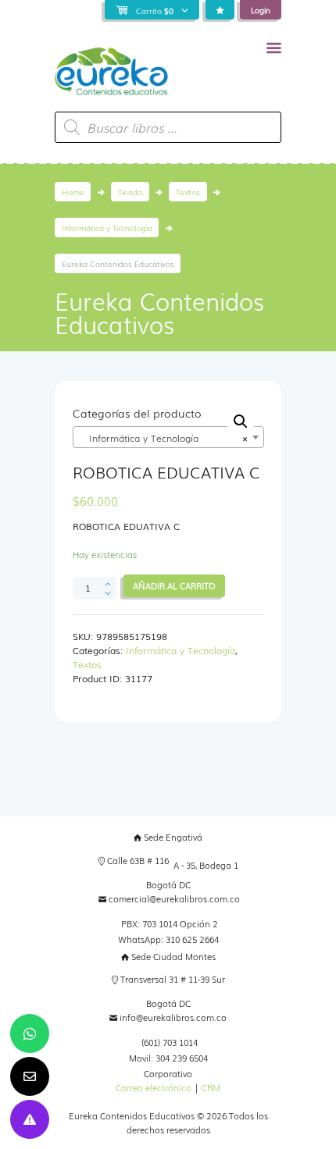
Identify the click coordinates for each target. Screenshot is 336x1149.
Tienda (130, 191)
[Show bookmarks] (220, 10)
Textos (188, 191)
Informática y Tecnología (107, 227)
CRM (211, 1088)
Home (73, 191)
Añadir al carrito (174, 586)
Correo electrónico (153, 1088)
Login (260, 10)
